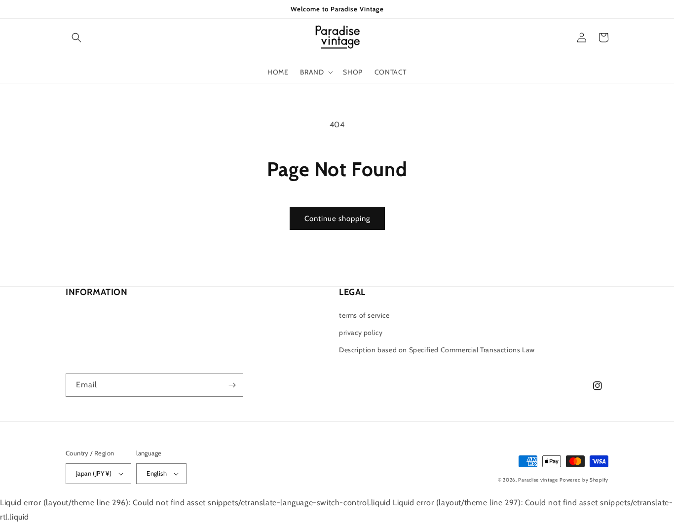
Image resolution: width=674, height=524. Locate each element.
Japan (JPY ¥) (94, 473)
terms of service (364, 315)
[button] (76, 37)
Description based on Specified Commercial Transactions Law (437, 349)
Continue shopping (337, 218)
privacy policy (360, 332)
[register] (232, 385)
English (157, 473)
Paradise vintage (538, 480)
